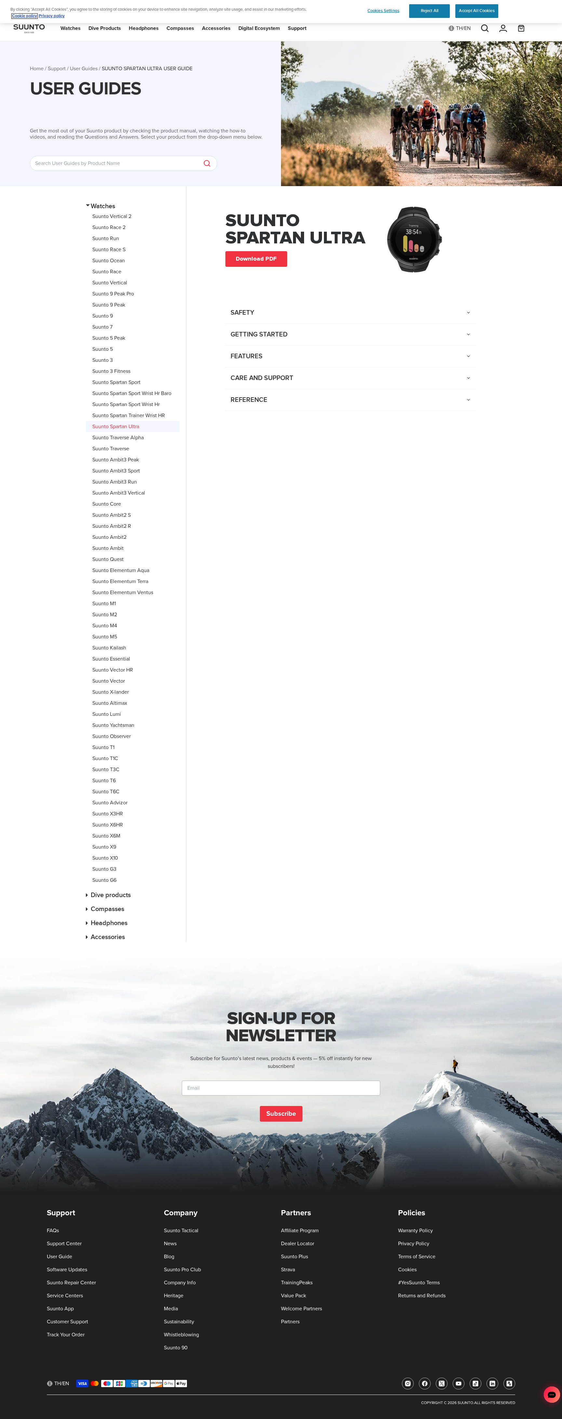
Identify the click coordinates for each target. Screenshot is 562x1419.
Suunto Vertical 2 (111, 216)
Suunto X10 (105, 858)
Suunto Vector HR (112, 670)
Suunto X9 (104, 847)
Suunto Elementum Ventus (122, 592)
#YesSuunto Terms (419, 1282)
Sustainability (179, 1321)
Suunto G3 (104, 869)
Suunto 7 (102, 327)
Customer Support (67, 1321)
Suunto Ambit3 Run (114, 481)
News (170, 1243)
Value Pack (293, 1295)
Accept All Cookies (476, 10)
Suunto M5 (104, 636)
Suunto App (60, 1308)
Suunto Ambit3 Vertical (118, 493)
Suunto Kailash (109, 647)
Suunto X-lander (110, 692)
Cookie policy (24, 16)
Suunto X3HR (107, 813)
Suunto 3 (102, 360)
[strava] (509, 1383)
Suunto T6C (105, 791)
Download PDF (256, 258)
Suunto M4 (104, 625)
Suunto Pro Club (182, 1269)
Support (57, 68)
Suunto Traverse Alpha (118, 437)
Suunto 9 (102, 316)
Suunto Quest (108, 559)
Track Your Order (66, 1334)
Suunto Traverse (110, 448)
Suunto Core (106, 504)
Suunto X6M (106, 836)
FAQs (53, 1230)
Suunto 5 (102, 349)
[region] (281, 11)
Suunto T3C (105, 769)
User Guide (59, 1256)
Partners (290, 1321)
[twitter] (442, 1383)
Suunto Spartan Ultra (115, 426)
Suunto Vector (108, 681)
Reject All (429, 10)
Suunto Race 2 (109, 227)
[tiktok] (475, 1383)
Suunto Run (105, 238)
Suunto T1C (105, 758)
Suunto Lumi (106, 714)
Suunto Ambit (108, 548)
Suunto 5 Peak (108, 338)
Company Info (180, 1282)
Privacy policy (52, 16)
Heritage (173, 1295)
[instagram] (408, 1383)
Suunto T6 (104, 780)
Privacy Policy (413, 1243)
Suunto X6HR (107, 824)
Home (37, 68)
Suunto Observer (111, 736)
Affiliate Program (300, 1230)
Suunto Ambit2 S (111, 515)
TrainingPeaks (297, 1282)
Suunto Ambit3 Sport (116, 470)
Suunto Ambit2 (109, 537)
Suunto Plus (294, 1256)
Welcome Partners (301, 1308)
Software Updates (67, 1269)
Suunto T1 (103, 747)
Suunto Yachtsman (113, 725)
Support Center (64, 1243)
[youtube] (458, 1383)
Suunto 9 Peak (108, 304)
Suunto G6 (104, 880)
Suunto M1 (104, 603)
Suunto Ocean (108, 260)
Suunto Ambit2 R (111, 526)
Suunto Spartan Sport (116, 382)
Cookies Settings (383, 10)
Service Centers (65, 1295)
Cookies (407, 1269)
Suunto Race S (109, 249)
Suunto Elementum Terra (120, 581)
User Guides (84, 68)
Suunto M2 (104, 614)
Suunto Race (106, 271)
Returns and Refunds (422, 1295)
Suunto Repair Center (71, 1282)
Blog (169, 1256)
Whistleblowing (181, 1334)
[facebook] (425, 1383)
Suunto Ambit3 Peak (115, 459)
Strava (288, 1269)
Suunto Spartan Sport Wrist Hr (126, 404)
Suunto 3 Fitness (111, 371)
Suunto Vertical (109, 282)
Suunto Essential (111, 659)
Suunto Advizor (109, 802)
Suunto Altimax (109, 703)
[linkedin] (492, 1383)
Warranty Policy (415, 1230)
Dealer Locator (297, 1243)
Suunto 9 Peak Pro (113, 293)
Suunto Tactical (181, 1230)
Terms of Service (416, 1256)
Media (171, 1308)
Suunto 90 (176, 1347)
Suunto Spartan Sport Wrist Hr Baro (131, 393)
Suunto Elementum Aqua (120, 570)
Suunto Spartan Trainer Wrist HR (128, 415)
